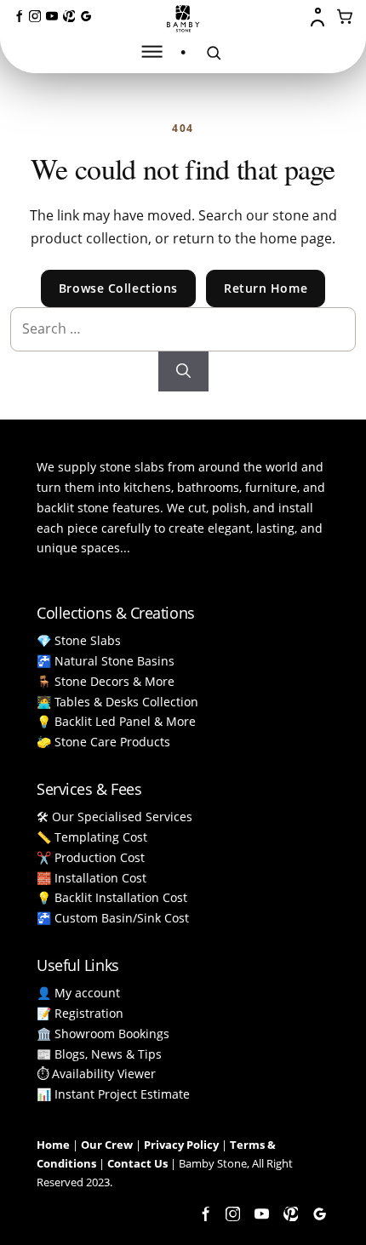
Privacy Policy (181, 1144)
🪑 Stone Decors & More (105, 681)
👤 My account (78, 993)
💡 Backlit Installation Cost (112, 897)
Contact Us (137, 1163)
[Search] (183, 371)
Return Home (265, 288)
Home (53, 1144)
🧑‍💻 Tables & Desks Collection (117, 702)
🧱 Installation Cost (91, 878)
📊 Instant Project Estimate (113, 1094)
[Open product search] (214, 53)
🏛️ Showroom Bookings (103, 1033)
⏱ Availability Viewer (96, 1073)
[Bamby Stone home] (182, 18)
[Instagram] (35, 16)
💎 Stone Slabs (79, 640)
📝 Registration (80, 1013)
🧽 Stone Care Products (103, 742)
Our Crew (107, 1144)
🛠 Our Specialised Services (114, 816)
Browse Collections (118, 288)
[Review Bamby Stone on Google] (86, 16)
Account (319, 17)
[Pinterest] (69, 16)
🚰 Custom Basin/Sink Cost (113, 918)
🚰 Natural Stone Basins (105, 661)
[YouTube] (52, 16)
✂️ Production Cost (91, 857)
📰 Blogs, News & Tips (99, 1054)
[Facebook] (18, 16)
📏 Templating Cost (92, 837)
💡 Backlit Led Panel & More (116, 721)
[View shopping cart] (345, 17)
